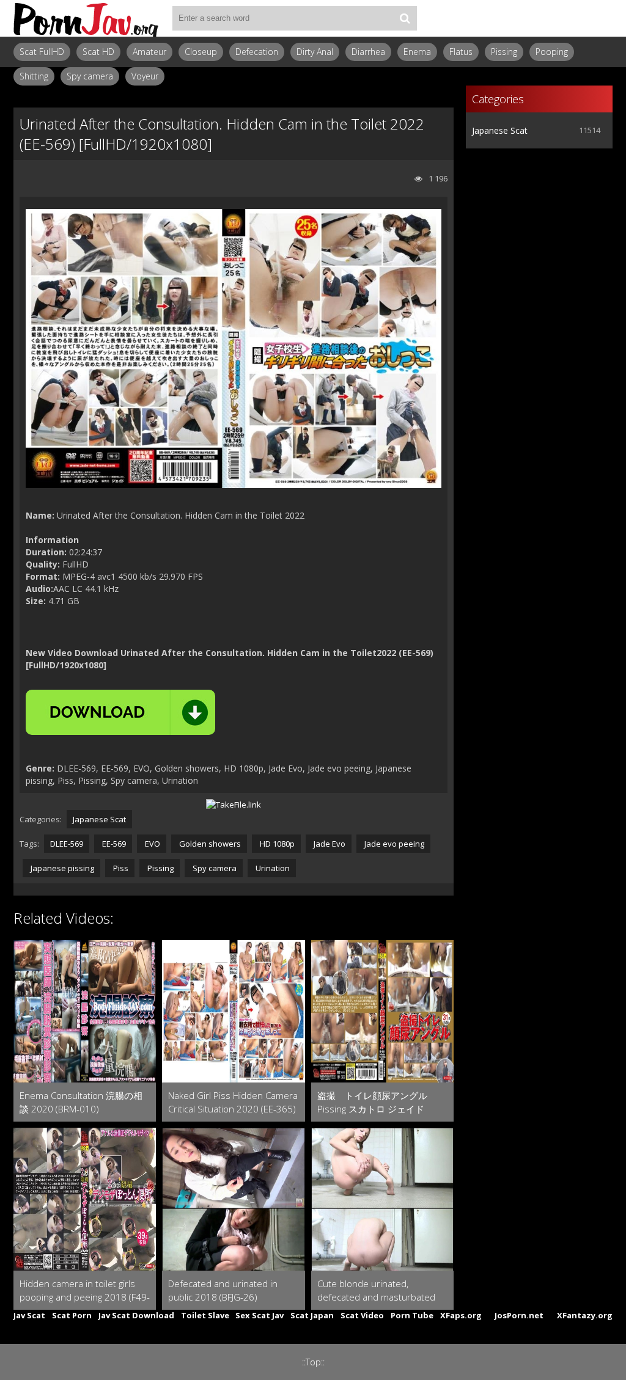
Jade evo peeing (393, 843)
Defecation (256, 51)
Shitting (34, 76)
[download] (120, 712)
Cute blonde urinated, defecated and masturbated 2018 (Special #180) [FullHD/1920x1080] (376, 1290)
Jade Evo (328, 843)
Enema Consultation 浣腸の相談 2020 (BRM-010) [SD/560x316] (81, 1102)
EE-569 (113, 843)
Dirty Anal (314, 51)
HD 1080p (276, 843)
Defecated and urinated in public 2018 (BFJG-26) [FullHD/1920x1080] (223, 1290)
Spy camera (90, 76)
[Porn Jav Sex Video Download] (86, 18)
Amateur (149, 51)
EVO (151, 843)
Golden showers (209, 843)
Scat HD (98, 51)
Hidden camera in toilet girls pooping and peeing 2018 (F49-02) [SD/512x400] (85, 1290)
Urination (272, 868)
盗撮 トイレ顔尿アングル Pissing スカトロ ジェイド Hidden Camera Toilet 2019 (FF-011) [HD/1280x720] (382, 1102)
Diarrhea (368, 51)
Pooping (552, 51)
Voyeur (144, 76)
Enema (417, 51)
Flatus (461, 51)
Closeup (201, 51)
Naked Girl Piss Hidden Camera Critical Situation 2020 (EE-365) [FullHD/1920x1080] (233, 1102)
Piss (119, 868)
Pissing (504, 51)
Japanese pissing (61, 868)
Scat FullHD (42, 51)
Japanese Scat (99, 819)
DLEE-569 (66, 843)
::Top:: (313, 1362)
